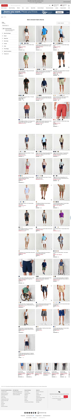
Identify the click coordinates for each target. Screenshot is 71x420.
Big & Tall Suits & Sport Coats (32, 386)
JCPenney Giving (39, 399)
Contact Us (3, 396)
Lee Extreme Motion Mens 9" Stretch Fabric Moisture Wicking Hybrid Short (61, 204)
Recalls (2, 401)
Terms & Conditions (29, 417)
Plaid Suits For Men (13, 386)
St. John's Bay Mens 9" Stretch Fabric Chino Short (26, 45)
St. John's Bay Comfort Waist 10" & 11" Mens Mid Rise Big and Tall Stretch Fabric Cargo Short (44, 45)
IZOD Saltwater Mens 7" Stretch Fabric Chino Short (61, 229)
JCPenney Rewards (4, 394)
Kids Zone (26, 400)
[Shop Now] (35, 12)
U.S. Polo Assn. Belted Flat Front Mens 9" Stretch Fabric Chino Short (43, 253)
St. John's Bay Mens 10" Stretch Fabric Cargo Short (61, 45)
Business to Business (40, 391)
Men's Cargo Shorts (19, 386)
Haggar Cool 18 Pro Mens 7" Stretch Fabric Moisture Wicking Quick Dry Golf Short (60, 154)
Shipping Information (5, 399)
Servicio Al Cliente (4, 406)
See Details (59, 399)
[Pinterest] (31, 413)
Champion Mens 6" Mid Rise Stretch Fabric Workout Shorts (43, 329)
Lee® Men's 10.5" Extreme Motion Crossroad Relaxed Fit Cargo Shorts (61, 71)
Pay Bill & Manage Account (17, 391)
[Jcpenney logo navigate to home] (4, 5)
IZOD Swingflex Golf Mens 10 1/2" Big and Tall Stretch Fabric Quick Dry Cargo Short (27, 122)
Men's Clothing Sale (25, 386)
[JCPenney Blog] (36, 413)
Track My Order (4, 391)
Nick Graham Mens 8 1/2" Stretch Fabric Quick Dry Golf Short (61, 304)
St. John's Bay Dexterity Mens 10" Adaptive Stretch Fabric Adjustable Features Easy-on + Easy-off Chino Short (61, 278)
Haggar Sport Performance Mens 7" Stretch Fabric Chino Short (26, 154)
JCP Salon (26, 396)
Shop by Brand (38, 400)
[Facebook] (29, 413)
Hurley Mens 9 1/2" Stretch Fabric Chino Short (44, 228)
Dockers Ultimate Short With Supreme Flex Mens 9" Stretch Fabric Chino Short (60, 97)
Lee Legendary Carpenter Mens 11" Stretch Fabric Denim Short (26, 97)
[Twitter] (25, 413)
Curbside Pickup (27, 393)
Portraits (26, 397)
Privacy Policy (23, 415)
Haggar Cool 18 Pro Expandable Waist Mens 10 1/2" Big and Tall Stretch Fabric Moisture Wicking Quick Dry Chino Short (43, 97)
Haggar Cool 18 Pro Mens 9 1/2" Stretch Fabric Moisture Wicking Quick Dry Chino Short (44, 71)
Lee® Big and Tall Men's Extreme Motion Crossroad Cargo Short (43, 204)
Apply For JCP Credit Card (17, 393)
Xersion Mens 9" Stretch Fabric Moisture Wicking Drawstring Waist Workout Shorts (26, 329)
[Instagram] (27, 413)
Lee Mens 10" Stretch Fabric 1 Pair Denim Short (60, 253)
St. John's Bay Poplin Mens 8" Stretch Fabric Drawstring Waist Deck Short (26, 178)
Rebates (2, 404)
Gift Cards (3, 403)
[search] (50, 5)
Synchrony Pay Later (4, 400)
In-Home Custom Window (29, 401)
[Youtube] (33, 413)
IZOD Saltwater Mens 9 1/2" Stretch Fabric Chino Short (26, 204)
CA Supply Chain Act (38, 415)
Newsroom (38, 396)
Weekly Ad (26, 394)
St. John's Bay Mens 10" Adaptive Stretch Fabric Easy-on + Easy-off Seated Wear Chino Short (26, 304)
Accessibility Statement (46, 415)
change (13, 29)
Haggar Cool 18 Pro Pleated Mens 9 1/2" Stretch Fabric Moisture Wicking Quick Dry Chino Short (60, 178)
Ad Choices (34, 417)
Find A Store (27, 391)
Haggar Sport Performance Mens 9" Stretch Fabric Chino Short (43, 178)
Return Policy (3, 397)
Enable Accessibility (66, 1)
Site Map (37, 401)
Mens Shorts (8, 386)
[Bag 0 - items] (69, 5)
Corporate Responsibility (40, 397)
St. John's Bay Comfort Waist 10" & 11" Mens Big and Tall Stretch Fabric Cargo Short (26, 278)
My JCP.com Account (4, 393)
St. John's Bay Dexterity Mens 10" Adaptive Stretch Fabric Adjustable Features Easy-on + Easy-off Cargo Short (26, 354)
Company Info (38, 394)
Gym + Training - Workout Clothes (42, 386)
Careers (37, 393)
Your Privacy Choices (29, 415)
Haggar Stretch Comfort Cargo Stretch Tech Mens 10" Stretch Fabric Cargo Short (43, 122)
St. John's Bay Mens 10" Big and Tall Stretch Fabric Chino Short (26, 71)
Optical (26, 399)
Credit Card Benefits (16, 394)
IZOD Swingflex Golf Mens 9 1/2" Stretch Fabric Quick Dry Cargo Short (26, 229)
